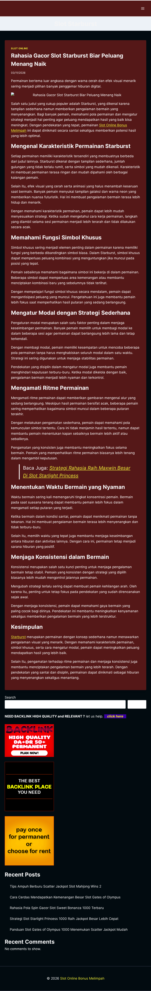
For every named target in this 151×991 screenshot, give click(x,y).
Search (10, 697)
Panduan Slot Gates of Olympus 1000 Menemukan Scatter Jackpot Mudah (69, 929)
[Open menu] (142, 8)
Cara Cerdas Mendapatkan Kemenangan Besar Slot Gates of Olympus (65, 897)
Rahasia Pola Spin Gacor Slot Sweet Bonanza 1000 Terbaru (57, 908)
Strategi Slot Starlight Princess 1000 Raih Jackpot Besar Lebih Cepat (64, 919)
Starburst (18, 637)
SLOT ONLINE (19, 48)
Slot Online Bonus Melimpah (82, 978)
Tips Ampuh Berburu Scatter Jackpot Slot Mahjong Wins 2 (55, 886)
